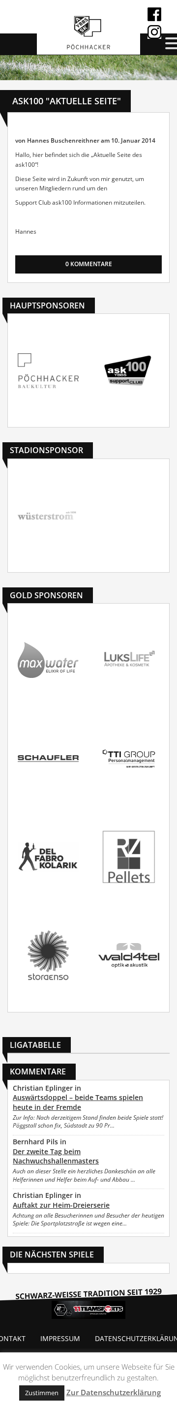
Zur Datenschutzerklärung (113, 1392)
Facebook (154, 14)
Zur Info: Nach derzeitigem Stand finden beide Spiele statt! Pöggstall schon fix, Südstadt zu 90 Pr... (88, 1121)
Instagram (154, 32)
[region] (88, 67)
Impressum (60, 1338)
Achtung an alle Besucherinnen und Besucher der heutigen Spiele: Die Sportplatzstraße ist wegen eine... (88, 1219)
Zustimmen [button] (42, 1392)
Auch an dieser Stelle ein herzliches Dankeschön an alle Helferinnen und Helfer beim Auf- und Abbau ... (84, 1175)
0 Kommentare (88, 264)
